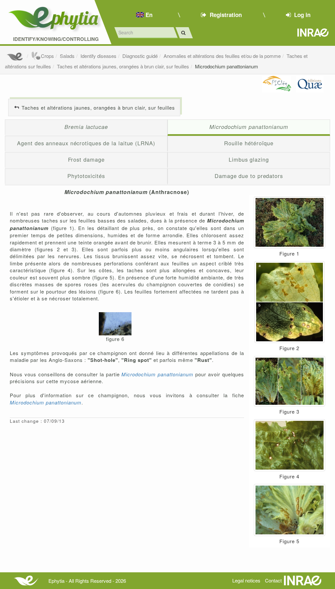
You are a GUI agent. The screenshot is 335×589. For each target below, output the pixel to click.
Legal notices (246, 580)
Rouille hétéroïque (248, 143)
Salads (67, 55)
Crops (47, 55)
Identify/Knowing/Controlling (56, 39)
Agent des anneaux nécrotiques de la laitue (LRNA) (86, 143)
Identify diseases (98, 55)
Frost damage (86, 159)
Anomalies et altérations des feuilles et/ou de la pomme (222, 55)
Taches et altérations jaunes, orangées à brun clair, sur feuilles (123, 66)
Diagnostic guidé (140, 55)
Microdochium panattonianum (226, 66)
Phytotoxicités (86, 176)
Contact (273, 580)
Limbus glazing (249, 159)
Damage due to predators (249, 176)
